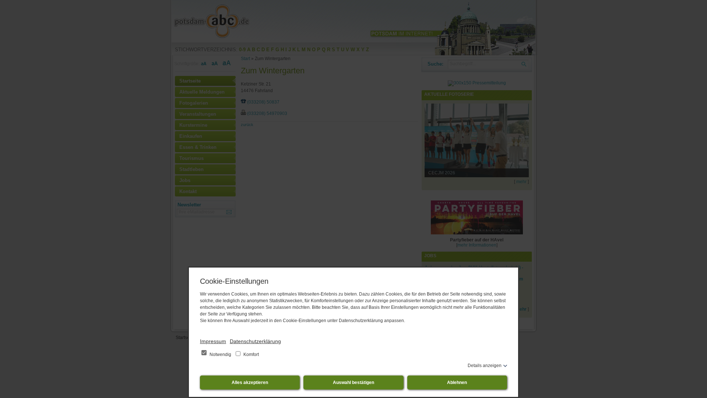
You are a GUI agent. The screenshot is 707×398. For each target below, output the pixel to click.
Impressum (213, 341)
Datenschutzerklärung (255, 341)
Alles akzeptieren (250, 382)
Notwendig (220, 354)
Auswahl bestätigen (353, 382)
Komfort (250, 354)
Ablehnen (457, 382)
